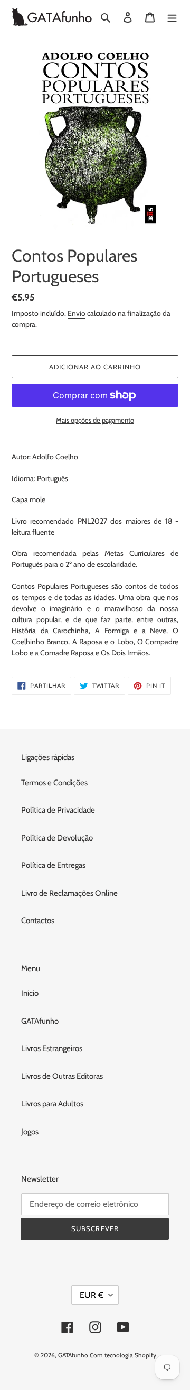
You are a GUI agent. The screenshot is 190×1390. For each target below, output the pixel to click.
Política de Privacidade (58, 810)
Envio (77, 313)
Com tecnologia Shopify (123, 1355)
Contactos (37, 920)
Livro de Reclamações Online (69, 893)
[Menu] (172, 17)
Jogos (30, 1131)
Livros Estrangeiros (51, 1048)
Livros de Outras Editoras (62, 1076)
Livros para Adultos (52, 1103)
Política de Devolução (57, 838)
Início (30, 993)
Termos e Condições (54, 782)
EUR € (91, 1295)
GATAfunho (40, 1021)
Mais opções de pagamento (95, 420)
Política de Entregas (53, 865)
